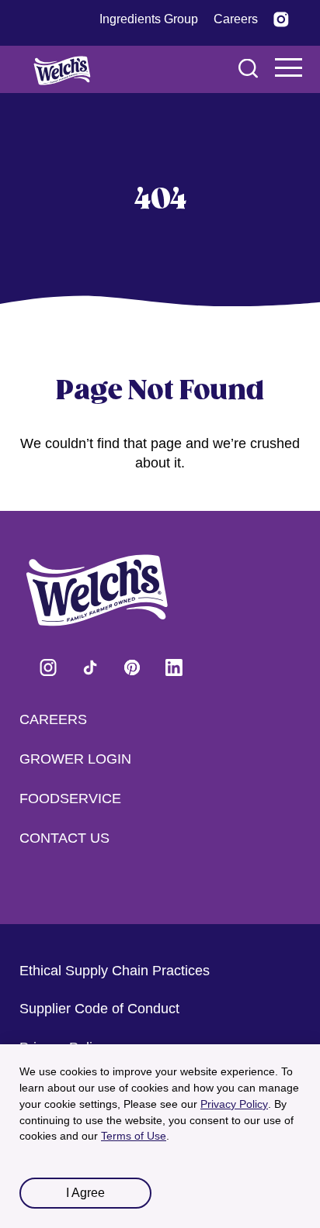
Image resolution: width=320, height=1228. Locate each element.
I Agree (85, 1192)
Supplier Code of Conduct (99, 1008)
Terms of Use (133, 1136)
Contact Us (64, 838)
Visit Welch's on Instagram (48, 667)
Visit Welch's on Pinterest (132, 667)
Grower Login (75, 759)
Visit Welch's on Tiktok (90, 667)
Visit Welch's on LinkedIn (174, 667)
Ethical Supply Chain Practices (114, 970)
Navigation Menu (289, 67)
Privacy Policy (234, 1104)
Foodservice (70, 798)
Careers (53, 719)
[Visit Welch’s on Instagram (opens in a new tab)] (281, 19)
